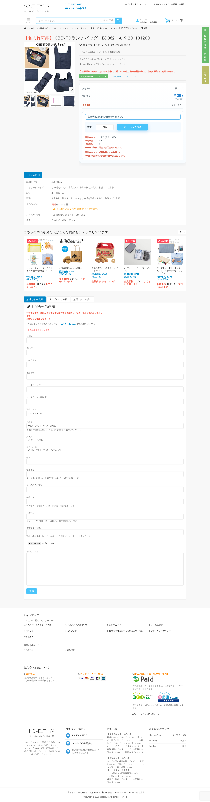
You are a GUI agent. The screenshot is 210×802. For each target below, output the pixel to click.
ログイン (143, 22)
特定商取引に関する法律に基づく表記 (126, 631)
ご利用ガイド (157, 4)
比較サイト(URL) (33, 528)
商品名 (29, 422)
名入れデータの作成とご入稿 (38, 625)
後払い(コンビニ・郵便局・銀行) (151, 674)
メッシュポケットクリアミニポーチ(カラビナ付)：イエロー (39, 270)
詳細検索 (71, 650)
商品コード (31, 409)
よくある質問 (171, 4)
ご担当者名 (31, 360)
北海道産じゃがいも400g (70, 268)
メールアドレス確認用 (36, 397)
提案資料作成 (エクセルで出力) (94, 76)
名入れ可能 (108, 20)
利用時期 (30, 512)
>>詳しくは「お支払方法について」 (148, 714)
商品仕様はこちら (92, 44)
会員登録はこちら (121, 76)
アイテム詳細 (33, 175)
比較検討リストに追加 (205, 46)
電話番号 (30, 372)
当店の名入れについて (77, 625)
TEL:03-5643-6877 (68, 324)
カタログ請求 (126, 4)
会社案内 (29, 636)
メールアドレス (33, 385)
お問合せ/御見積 (34, 299)
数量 (28, 457)
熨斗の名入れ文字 (34, 485)
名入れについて (141, 4)
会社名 (29, 348)
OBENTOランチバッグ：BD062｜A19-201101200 (87, 38)
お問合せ (182, 4)
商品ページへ (40, 251)
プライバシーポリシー (161, 631)
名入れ (29, 437)
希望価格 (30, 470)
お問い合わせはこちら (120, 44)
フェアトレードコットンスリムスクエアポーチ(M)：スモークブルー (170, 270)
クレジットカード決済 (91, 674)
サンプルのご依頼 (58, 299)
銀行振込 (30, 674)
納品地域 (30, 497)
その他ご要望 (32, 551)
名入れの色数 (32, 447)
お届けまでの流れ (82, 299)
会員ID (29, 336)
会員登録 (153, 22)
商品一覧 (29, 650)
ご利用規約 (72, 631)
